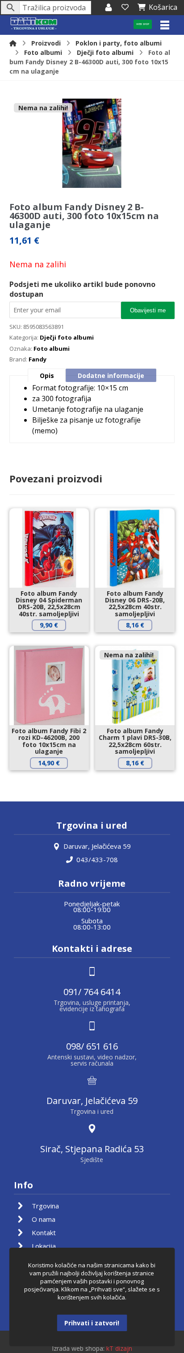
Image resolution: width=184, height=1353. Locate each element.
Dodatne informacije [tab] (111, 375)
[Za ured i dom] (34, 23)
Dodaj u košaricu (55, 640)
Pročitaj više (141, 778)
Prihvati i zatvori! (91, 1323)
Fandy (37, 359)
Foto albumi (51, 348)
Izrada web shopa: (78, 1348)
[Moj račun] (108, 7)
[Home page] (13, 43)
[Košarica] (125, 7)
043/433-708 (97, 859)
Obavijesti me (148, 310)
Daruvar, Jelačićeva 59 (97, 846)
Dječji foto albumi (67, 337)
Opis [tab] (47, 375)
